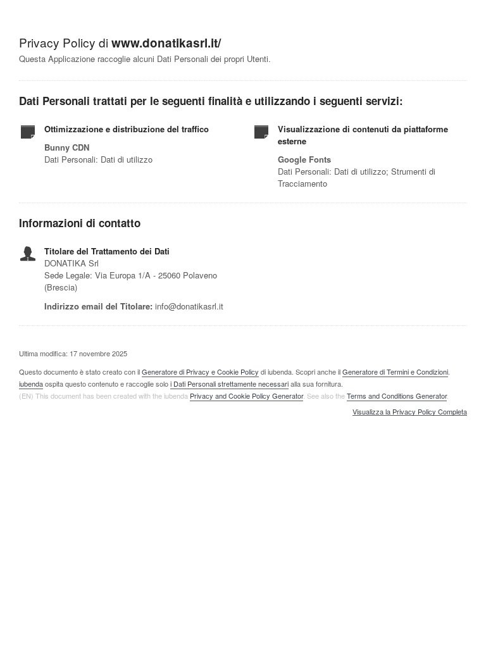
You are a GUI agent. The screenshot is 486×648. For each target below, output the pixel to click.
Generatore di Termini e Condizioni (395, 371)
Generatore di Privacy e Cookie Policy (200, 371)
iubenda (31, 383)
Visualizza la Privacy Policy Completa (409, 412)
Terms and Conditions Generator (397, 395)
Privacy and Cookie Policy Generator (246, 395)
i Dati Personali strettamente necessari (229, 383)
